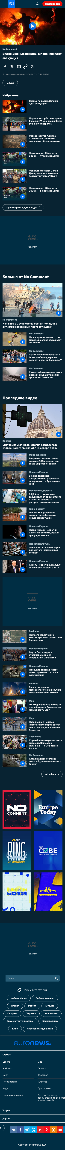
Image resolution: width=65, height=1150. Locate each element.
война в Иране (19, 998)
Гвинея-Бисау (36, 508)
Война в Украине (45, 998)
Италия (15, 1005)
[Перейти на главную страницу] (11, 4)
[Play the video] (32, 26)
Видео (6, 1088)
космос (33, 683)
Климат (7, 440)
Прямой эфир (52, 3)
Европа (6, 1061)
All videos (50, 774)
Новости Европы (38, 472)
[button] (23, 207)
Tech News (35, 736)
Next (5, 1075)
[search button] (56, 978)
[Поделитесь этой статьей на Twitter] (12, 66)
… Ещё (10, 83)
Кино (15, 1028)
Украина (31, 1013)
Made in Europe (37, 454)
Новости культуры (39, 543)
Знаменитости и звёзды (20, 1021)
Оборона (12, 1013)
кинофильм (51, 1013)
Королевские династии (40, 1028)
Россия (32, 1005)
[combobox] (33, 978)
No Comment (10, 319)
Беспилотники (50, 1021)
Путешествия (10, 1081)
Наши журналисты (13, 1095)
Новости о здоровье (40, 490)
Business (34, 631)
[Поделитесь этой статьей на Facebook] (5, 66)
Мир (31, 701)
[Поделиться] (18, 66)
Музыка (49, 1005)
